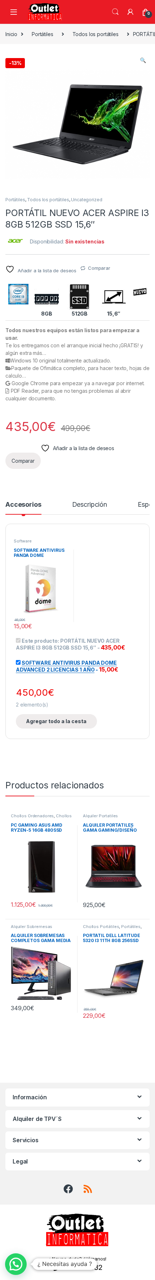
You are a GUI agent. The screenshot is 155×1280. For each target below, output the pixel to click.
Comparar (99, 268)
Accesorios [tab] (23, 504)
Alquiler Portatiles (100, 815)
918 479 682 (81, 1267)
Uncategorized (86, 199)
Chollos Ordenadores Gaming (41, 818)
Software (23, 541)
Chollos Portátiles (101, 926)
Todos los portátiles (95, 34)
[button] (143, 60)
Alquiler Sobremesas (31, 926)
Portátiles (42, 34)
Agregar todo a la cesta (56, 721)
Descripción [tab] (89, 504)
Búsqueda (115, 12)
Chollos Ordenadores (32, 815)
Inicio (11, 34)
